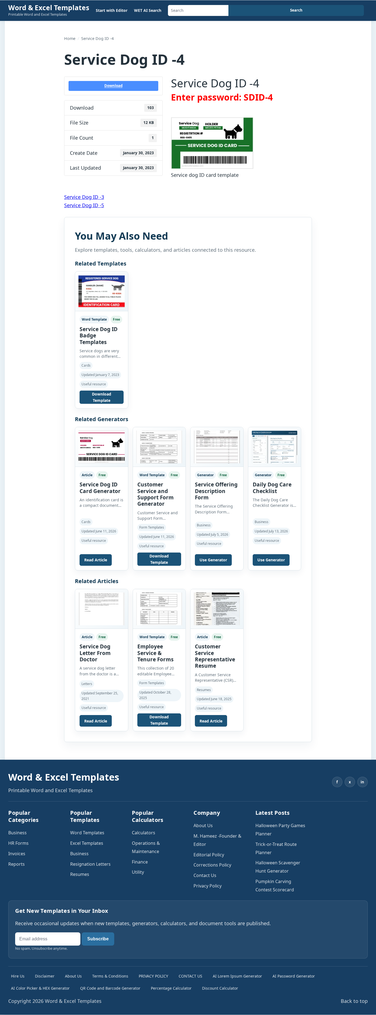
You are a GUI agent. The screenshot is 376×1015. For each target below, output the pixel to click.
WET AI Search (147, 10)
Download (113, 85)
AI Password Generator (294, 976)
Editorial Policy (209, 855)
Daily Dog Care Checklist (272, 487)
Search (296, 10)
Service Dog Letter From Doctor (95, 653)
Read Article (95, 559)
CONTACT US (190, 976)
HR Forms (18, 843)
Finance (140, 862)
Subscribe (98, 938)
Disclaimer (45, 976)
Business (17, 833)
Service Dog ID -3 (84, 197)
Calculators (143, 833)
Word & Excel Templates (48, 7)
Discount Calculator (220, 988)
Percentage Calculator (171, 988)
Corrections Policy (212, 865)
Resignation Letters (90, 864)
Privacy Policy (208, 886)
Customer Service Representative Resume (215, 656)
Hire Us (17, 976)
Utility (138, 872)
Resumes (79, 874)
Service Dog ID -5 (84, 205)
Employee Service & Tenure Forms (155, 653)
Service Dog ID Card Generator (100, 487)
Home (69, 38)
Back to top (354, 1001)
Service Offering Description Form (216, 491)
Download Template (101, 397)
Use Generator (213, 559)
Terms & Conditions (110, 976)
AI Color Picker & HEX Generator (40, 988)
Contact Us (205, 875)
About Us (203, 825)
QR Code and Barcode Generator (110, 988)
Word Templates (87, 833)
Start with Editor (111, 10)
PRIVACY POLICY (153, 976)
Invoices (16, 854)
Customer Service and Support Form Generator (155, 494)
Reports (16, 864)
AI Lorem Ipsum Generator (237, 976)
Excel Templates (86, 843)
